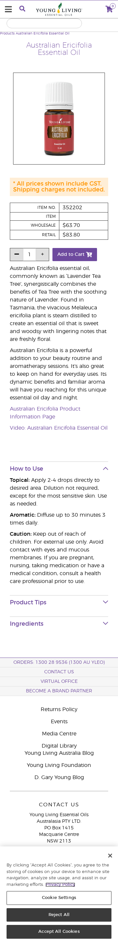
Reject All (59, 915)
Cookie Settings (59, 898)
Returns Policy (59, 709)
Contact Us (59, 672)
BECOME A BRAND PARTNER (59, 691)
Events (59, 721)
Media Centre (59, 733)
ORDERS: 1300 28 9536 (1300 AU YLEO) (59, 662)
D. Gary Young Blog (59, 777)
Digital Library (59, 746)
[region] (59, 894)
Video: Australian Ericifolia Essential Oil (59, 428)
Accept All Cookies (58, 932)
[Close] (110, 855)
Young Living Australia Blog (59, 753)
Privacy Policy (60, 885)
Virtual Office (59, 681)
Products (7, 33)
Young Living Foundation (59, 765)
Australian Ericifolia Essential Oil (42, 33)
